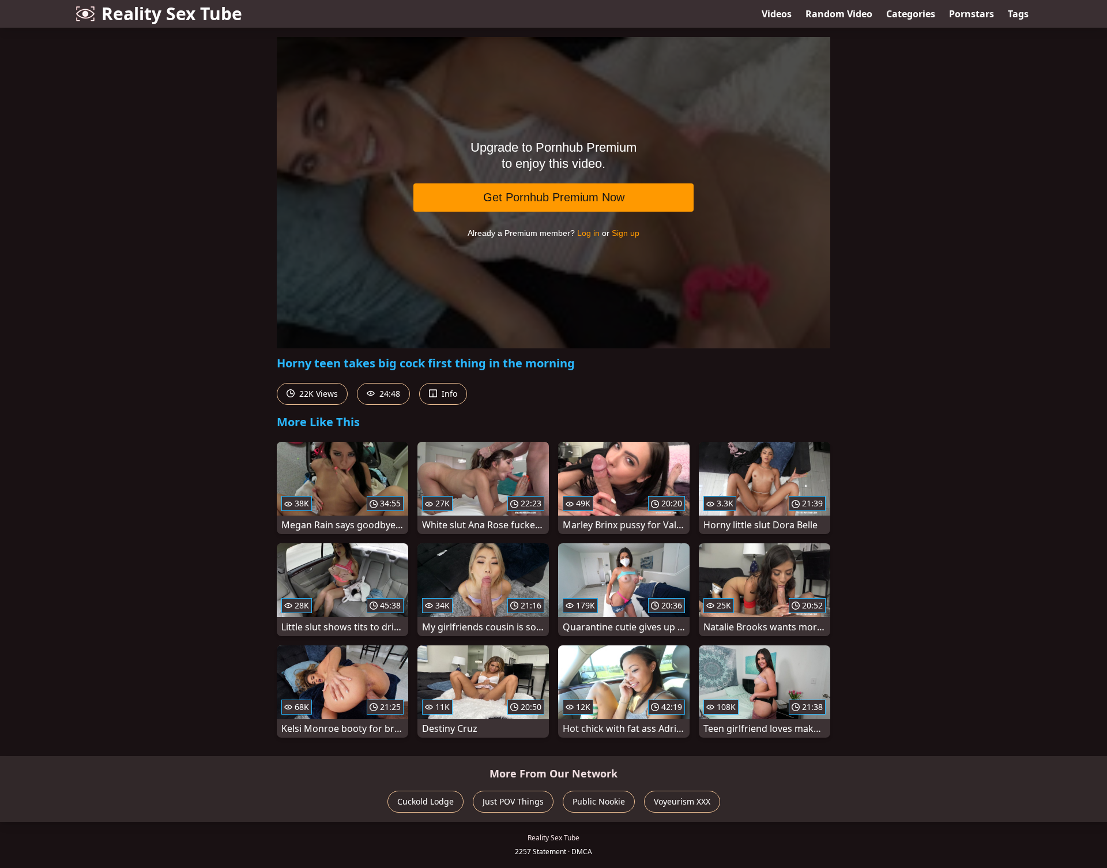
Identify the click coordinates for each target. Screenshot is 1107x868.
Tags (1018, 13)
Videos (777, 13)
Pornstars (971, 13)
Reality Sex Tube (171, 13)
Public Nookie (599, 801)
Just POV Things (513, 801)
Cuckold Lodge (425, 801)
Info (448, 393)
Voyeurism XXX (682, 801)
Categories (910, 13)
